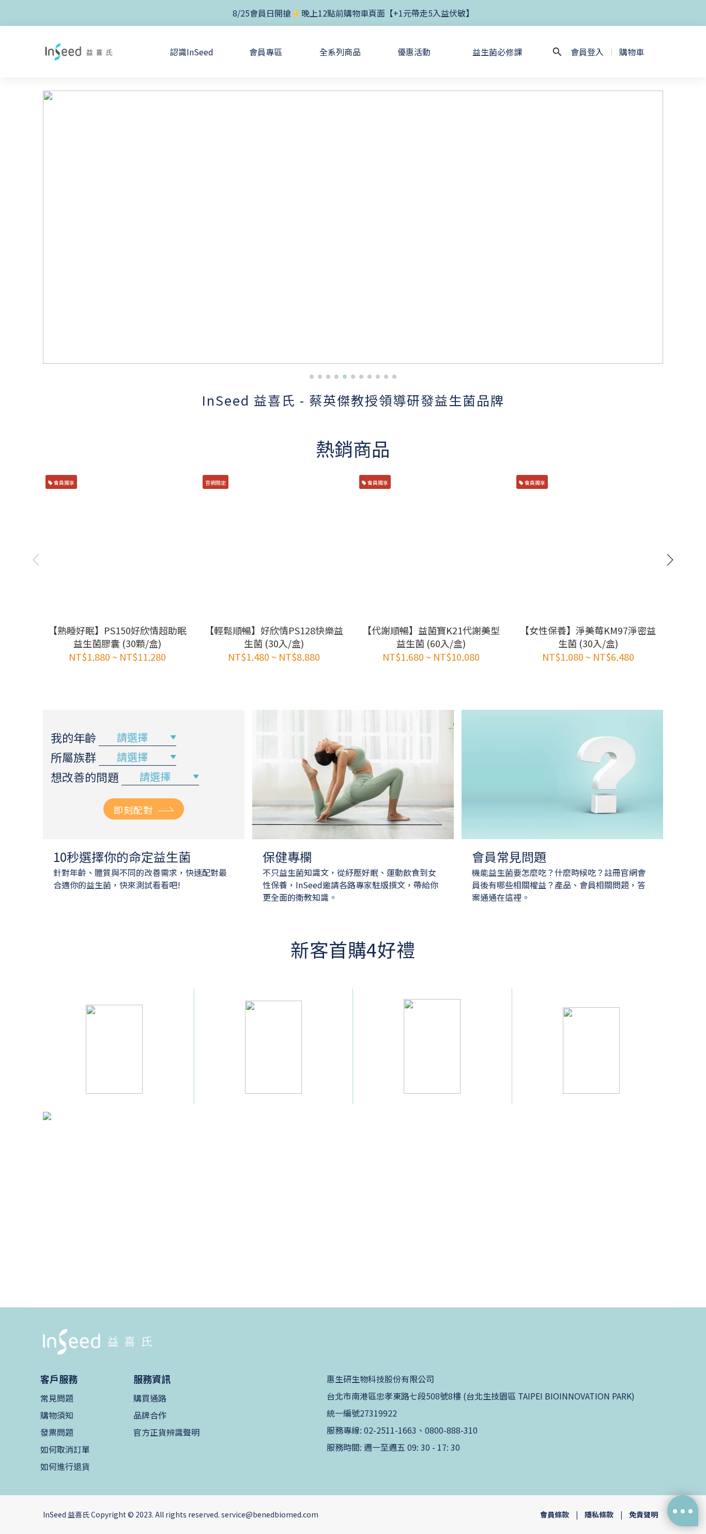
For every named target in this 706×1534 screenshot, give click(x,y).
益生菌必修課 (497, 52)
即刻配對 (133, 809)
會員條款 (554, 1514)
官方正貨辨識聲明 (166, 1432)
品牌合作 (149, 1415)
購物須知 (56, 1415)
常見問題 (56, 1398)
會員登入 (587, 52)
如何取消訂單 (65, 1449)
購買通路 (149, 1398)
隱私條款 (599, 1514)
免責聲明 (643, 1514)
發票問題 (56, 1432)
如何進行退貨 (65, 1466)
